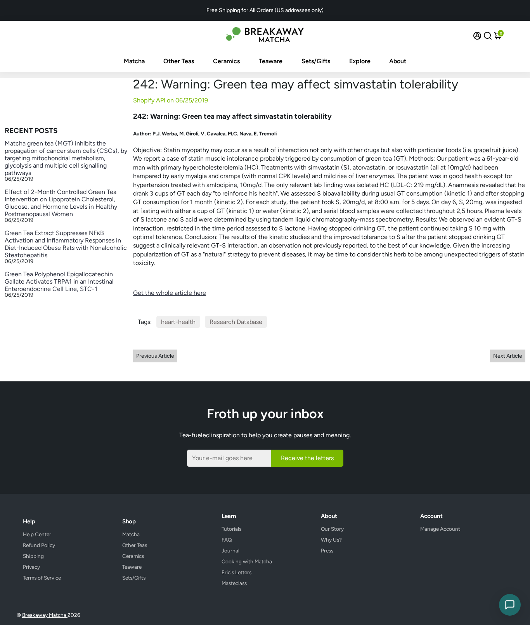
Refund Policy (39, 545)
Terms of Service (42, 578)
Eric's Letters (236, 572)
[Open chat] (510, 605)
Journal (230, 550)
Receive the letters (307, 458)
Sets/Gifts (315, 61)
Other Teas (178, 61)
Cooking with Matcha (247, 561)
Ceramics (226, 61)
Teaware (270, 61)
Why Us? (331, 540)
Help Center (37, 534)
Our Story (332, 529)
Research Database (236, 321)
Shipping (33, 556)
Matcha (134, 61)
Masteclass (234, 583)
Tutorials (231, 529)
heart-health (178, 321)
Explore (360, 61)
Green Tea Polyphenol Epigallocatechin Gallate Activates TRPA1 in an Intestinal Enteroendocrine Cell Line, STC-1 (59, 281)
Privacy (31, 567)
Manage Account (440, 529)
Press (327, 550)
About (397, 61)
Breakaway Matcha (45, 615)
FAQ (227, 540)
